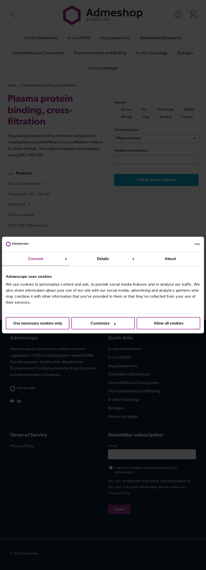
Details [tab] (103, 259)
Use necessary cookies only (37, 323)
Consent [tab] (35, 259)
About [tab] (170, 259)
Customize (100, 323)
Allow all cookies (168, 323)
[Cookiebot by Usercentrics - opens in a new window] (178, 244)
